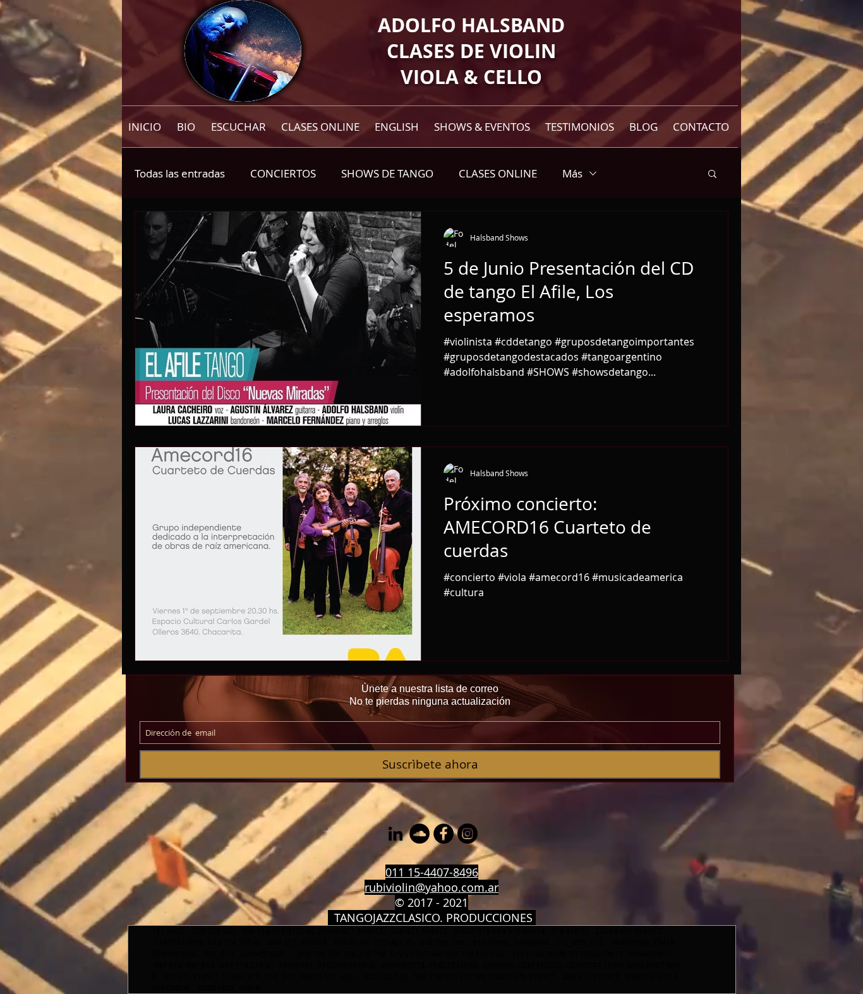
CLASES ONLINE (498, 173)
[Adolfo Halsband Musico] (395, 833)
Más (572, 173)
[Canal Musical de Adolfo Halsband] (419, 833)
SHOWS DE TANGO (387, 173)
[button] (712, 174)
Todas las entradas (180, 173)
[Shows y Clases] (443, 833)
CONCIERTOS (283, 173)
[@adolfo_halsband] (467, 833)
